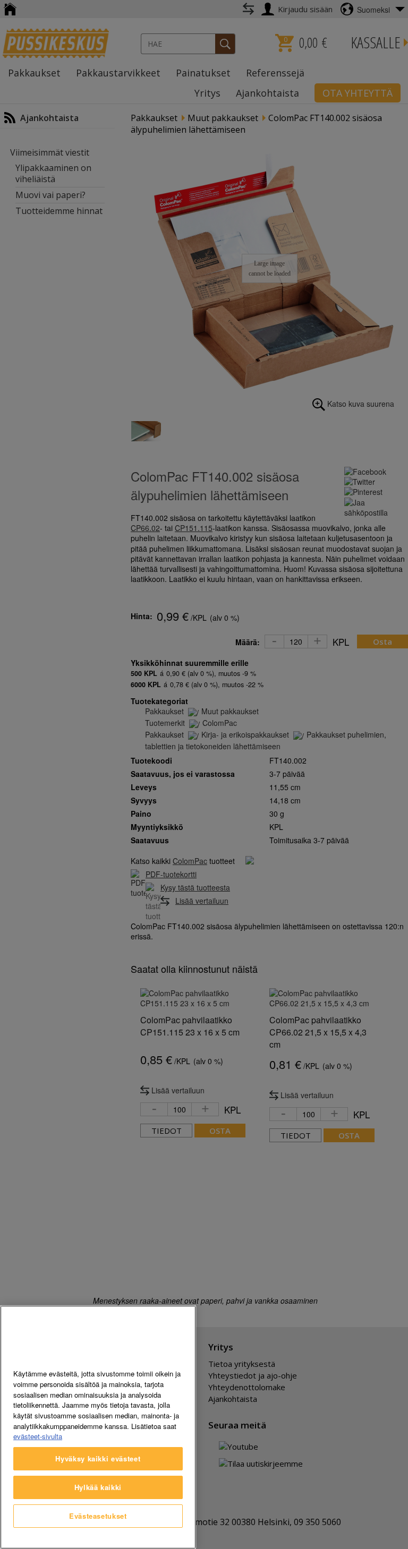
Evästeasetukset (98, 1516)
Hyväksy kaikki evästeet (97, 1458)
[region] (98, 1427)
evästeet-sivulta (37, 1436)
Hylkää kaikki (98, 1487)
